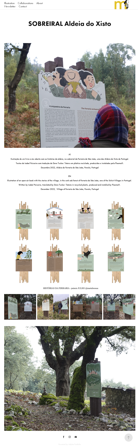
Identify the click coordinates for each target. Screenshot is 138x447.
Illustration (9, 3)
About (39, 3)
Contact (23, 6)
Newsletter (9, 6)
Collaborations (25, 3)
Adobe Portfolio (74, 444)
